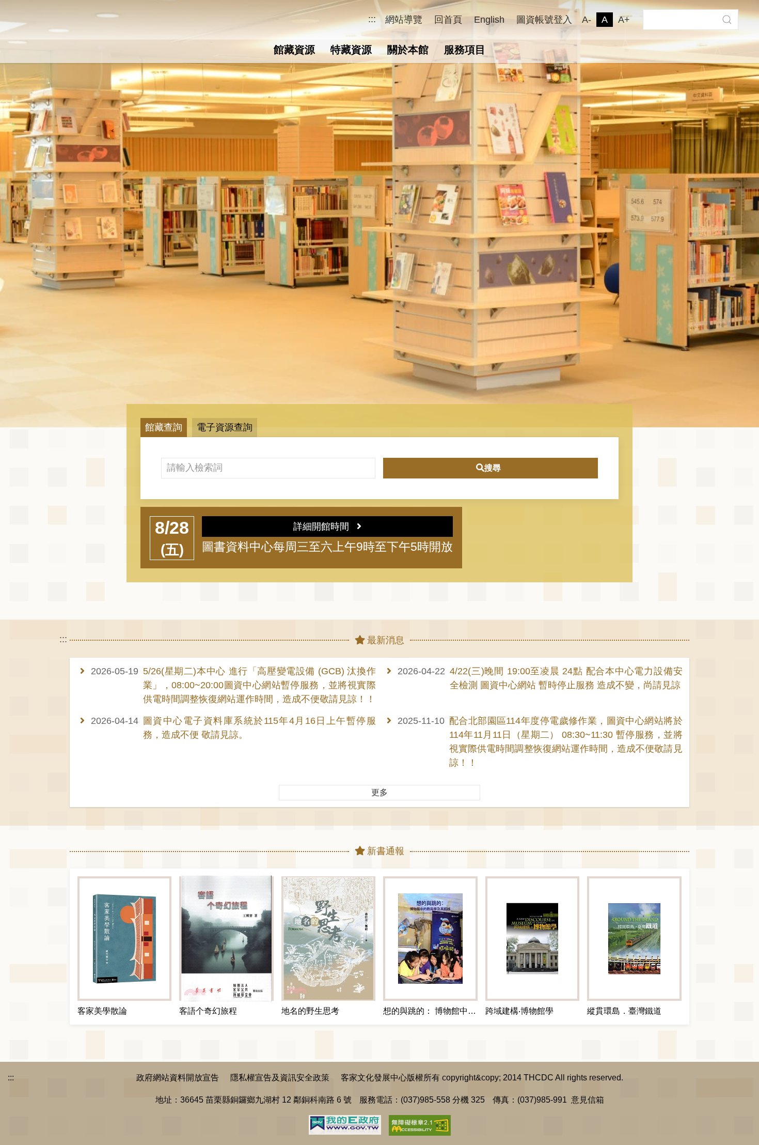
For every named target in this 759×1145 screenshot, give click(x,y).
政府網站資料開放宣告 (177, 1077)
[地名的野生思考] (328, 938)
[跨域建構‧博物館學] (532, 938)
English (489, 19)
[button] (726, 19)
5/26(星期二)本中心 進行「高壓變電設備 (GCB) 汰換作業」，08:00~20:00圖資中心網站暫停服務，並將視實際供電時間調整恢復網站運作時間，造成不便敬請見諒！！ (259, 685)
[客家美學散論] (124, 938)
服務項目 (464, 49)
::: (372, 19)
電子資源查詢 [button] (224, 427)
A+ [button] (624, 19)
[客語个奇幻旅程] (226, 938)
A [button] (605, 19)
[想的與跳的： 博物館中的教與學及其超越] (430, 938)
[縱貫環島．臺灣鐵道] (634, 938)
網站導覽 (403, 19)
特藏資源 (351, 49)
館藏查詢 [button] (163, 427)
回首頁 (448, 19)
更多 (379, 792)
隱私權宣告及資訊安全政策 (279, 1077)
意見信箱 (587, 1099)
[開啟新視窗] (345, 1123)
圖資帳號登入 (544, 19)
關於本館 (408, 49)
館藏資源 (294, 49)
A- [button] (586, 19)
